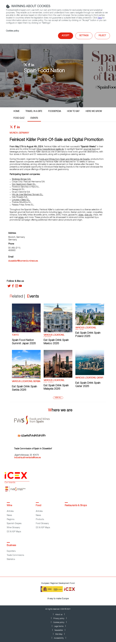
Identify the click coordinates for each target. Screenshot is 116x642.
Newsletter (58, 630)
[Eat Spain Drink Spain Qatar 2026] (89, 375)
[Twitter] (9, 287)
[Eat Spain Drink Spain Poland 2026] (89, 324)
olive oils (88, 215)
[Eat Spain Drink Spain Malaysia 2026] (58, 377)
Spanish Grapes (14, 524)
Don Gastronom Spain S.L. (24, 184)
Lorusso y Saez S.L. (21, 200)
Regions (10, 519)
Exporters (11, 551)
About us (59, 615)
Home (16, 111)
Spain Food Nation (44, 71)
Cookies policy (12, 31)
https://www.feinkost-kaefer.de (50, 149)
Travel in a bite (34, 111)
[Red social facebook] (14, 128)
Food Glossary (42, 524)
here (100, 18)
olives (80, 215)
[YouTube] (20, 287)
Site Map (59, 634)
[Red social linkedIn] (18, 128)
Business (11, 545)
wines (21, 217)
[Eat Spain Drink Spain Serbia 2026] (26, 378)
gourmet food (90, 149)
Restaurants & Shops (76, 505)
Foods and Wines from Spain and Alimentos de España (64, 159)
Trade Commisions (15, 555)
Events (34, 118)
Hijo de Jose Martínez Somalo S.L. (27, 195)
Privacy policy (59, 618)
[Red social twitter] (11, 128)
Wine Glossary (13, 528)
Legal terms (59, 626)
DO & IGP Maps (14, 532)
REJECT (102, 36)
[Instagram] (16, 287)
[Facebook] (12, 287)
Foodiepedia (54, 111)
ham (60, 212)
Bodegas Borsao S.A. (21, 179)
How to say (73, 111)
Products (40, 519)
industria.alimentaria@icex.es (27, 458)
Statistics (11, 559)
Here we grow (94, 111)
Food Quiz (18, 118)
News (9, 515)
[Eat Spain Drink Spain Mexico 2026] (58, 332)
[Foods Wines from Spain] (60, 419)
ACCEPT (65, 36)
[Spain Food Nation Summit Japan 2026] (26, 332)
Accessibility (58, 638)
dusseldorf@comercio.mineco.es (23, 261)
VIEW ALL (58, 397)
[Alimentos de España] (60, 434)
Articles (10, 511)
